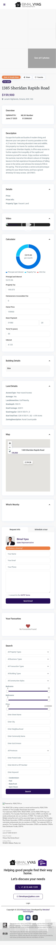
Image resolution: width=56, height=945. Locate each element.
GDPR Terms (25, 595)
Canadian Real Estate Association (24, 810)
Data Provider (7, 836)
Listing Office (7, 841)
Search (28, 791)
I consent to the (19, 595)
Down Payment (11, 318)
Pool (10, 781)
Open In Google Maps (11, 77)
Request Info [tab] (15, 529)
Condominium (13, 778)
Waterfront (12, 784)
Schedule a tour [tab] (41, 529)
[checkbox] (7, 595)
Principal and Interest (14, 277)
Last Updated (7, 830)
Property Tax (10, 285)
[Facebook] (28, 917)
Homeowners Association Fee (17, 296)
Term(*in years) (12, 329)
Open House (13, 787)
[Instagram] (35, 917)
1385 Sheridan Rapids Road (32, 450)
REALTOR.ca (10, 807)
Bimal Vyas (23, 539)
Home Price (10, 307)
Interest (9, 340)
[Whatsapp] (20, 917)
